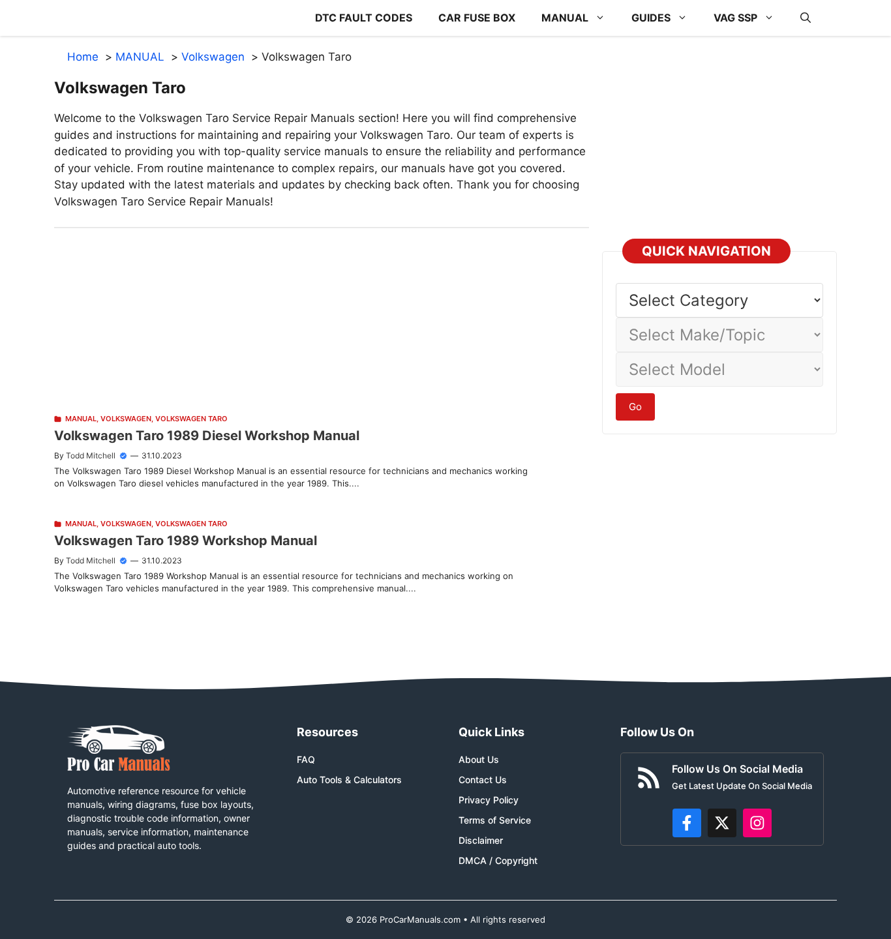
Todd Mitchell (90, 455)
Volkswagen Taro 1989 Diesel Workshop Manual (206, 435)
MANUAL (564, 17)
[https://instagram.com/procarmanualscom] (757, 823)
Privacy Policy (489, 799)
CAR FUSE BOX (476, 17)
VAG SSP (735, 17)
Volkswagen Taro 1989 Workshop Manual (185, 540)
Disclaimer (481, 840)
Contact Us (483, 779)
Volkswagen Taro (191, 418)
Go (635, 406)
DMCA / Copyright (498, 860)
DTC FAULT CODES (363, 17)
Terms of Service (495, 820)
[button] (805, 18)
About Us (479, 759)
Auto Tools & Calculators (349, 779)
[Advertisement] (321, 319)
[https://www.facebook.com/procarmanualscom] (686, 823)
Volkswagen (125, 418)
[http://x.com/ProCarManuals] (722, 823)
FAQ (306, 759)
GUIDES (651, 17)
